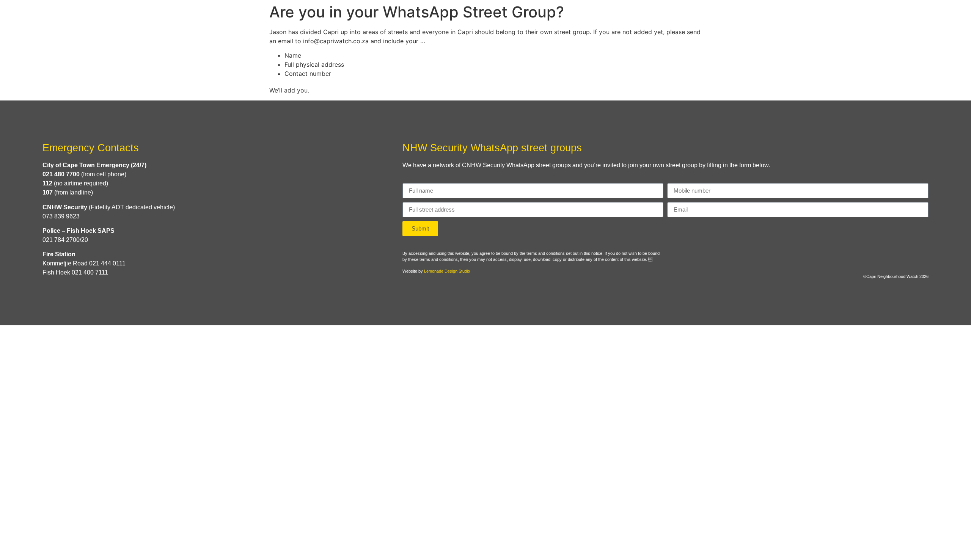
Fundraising (926, 16)
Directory (703, 16)
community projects (781, 16)
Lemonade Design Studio (447, 271)
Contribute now (861, 16)
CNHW (652, 16)
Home (618, 16)
